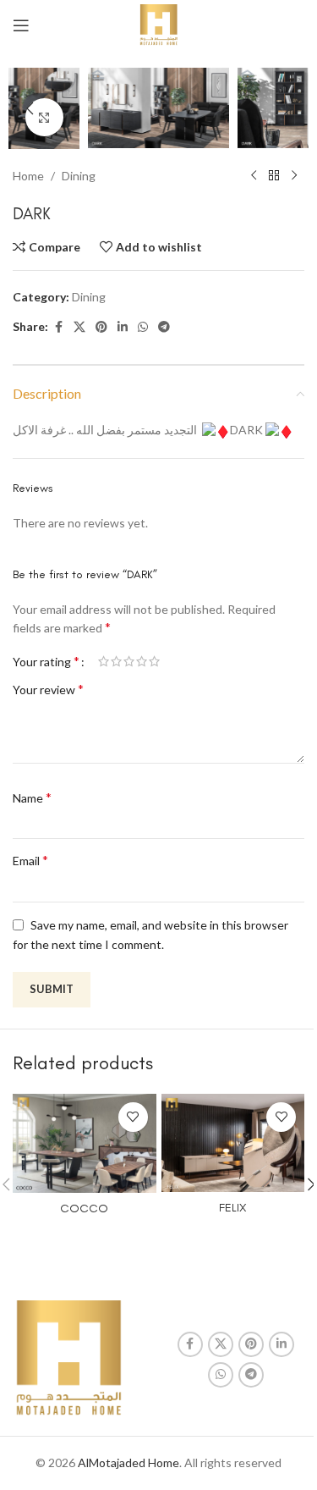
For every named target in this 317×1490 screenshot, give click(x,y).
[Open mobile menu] (21, 25)
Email (30, 860)
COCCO (84, 1208)
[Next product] (294, 176)
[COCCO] (84, 1143)
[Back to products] (274, 176)
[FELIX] (233, 1143)
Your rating (46, 661)
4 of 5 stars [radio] (141, 661)
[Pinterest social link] (101, 327)
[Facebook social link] (58, 327)
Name (32, 797)
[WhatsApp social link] (143, 327)
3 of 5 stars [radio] (129, 661)
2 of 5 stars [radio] (116, 661)
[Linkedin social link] (122, 327)
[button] (29, 108)
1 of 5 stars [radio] (103, 661)
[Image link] (68, 1358)
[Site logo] (158, 24)
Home (28, 175)
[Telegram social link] (164, 327)
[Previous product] (253, 176)
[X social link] (79, 327)
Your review (48, 689)
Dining (79, 175)
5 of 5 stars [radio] (154, 661)
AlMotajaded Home (128, 1462)
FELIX (232, 1207)
